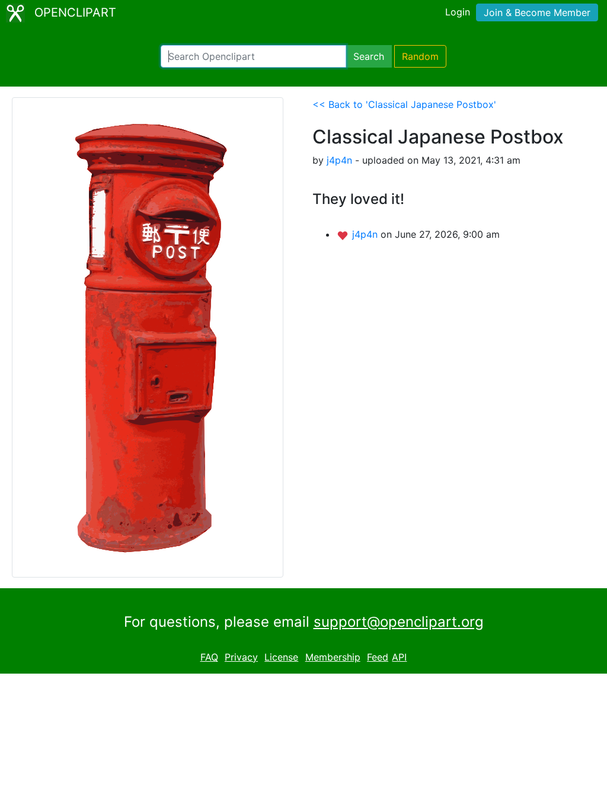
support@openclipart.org (399, 621)
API (399, 657)
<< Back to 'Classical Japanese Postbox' (404, 104)
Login (457, 12)
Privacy (241, 657)
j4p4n (339, 160)
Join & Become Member (537, 12)
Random (420, 56)
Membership (332, 657)
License (281, 657)
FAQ (209, 657)
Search (368, 56)
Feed (377, 657)
